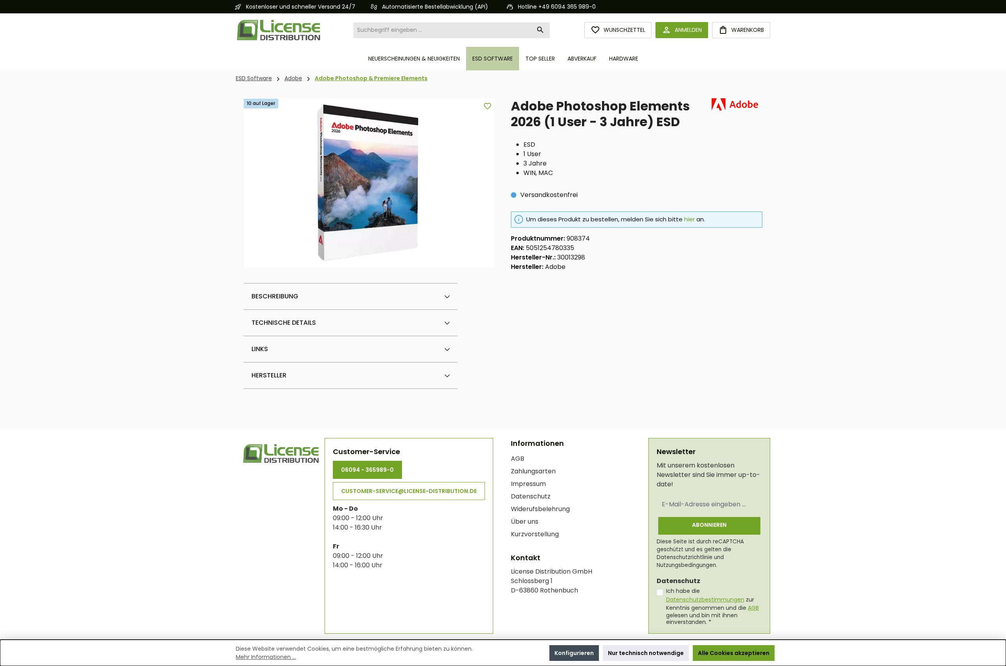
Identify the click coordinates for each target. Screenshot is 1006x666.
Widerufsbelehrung (540, 508)
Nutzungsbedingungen (686, 565)
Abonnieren (709, 525)
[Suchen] (540, 30)
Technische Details (284, 322)
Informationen (537, 443)
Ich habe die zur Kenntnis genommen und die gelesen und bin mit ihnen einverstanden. (712, 606)
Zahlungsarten (533, 471)
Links (260, 348)
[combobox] (442, 30)
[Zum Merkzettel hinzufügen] (487, 106)
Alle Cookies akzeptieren (733, 653)
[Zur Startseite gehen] (279, 30)
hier (689, 219)
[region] (369, 182)
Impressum (528, 483)
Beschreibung (275, 296)
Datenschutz (531, 496)
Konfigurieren (574, 653)
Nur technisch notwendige (646, 653)
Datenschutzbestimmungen (705, 599)
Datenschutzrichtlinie (684, 557)
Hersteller (269, 375)
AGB (517, 458)
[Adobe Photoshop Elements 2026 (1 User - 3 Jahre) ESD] (369, 182)
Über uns (524, 521)
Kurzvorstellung (535, 534)
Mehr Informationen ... (266, 657)
